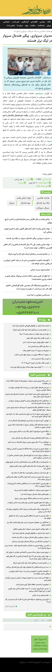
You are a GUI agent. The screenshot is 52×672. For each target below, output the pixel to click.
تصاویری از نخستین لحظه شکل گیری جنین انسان (32, 584)
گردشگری (25, 21)
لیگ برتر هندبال (42, 203)
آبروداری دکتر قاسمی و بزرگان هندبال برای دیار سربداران (30, 541)
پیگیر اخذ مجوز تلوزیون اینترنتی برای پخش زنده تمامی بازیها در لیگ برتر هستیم (29, 503)
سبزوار (12, 203)
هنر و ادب (15, 21)
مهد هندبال (25, 203)
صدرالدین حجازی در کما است (38, 295)
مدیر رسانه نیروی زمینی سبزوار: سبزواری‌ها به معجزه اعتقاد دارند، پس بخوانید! (28, 382)
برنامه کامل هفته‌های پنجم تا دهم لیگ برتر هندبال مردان (30, 438)
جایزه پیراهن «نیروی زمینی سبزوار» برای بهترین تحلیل (31, 529)
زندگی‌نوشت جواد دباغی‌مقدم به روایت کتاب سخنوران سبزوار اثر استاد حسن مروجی (28, 510)
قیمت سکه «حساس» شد (40, 358)
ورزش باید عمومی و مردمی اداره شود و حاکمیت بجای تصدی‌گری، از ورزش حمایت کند (28, 478)
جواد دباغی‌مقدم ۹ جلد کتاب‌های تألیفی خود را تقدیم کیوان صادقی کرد (30, 467)
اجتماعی (6, 21)
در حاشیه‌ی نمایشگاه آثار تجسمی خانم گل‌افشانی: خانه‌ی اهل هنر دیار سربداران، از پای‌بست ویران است (29, 287)
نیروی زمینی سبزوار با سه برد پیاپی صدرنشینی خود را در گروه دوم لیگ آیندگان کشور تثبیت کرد (28, 415)
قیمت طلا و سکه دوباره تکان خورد (37, 338)
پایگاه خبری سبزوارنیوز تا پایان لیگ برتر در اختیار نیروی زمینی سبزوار (30, 432)
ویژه (26, 25)
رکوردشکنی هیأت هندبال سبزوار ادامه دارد (35, 494)
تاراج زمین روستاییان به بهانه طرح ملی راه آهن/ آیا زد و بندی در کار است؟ (28, 600)
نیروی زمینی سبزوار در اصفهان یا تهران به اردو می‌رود (31, 490)
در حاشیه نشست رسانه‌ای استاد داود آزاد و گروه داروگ (29, 254)
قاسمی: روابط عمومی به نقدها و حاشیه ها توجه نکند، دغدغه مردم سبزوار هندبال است (28, 547)
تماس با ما (11, 25)
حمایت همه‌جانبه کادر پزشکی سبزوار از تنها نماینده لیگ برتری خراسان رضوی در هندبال (29, 426)
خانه (49, 21)
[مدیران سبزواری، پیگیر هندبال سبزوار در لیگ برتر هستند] (29, 74)
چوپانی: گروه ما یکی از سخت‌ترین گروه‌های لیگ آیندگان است (28, 420)
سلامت (32, 25)
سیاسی (42, 21)
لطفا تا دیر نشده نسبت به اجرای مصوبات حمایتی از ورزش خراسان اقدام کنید (28, 579)
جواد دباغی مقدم (24, 198)
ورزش (48, 25)
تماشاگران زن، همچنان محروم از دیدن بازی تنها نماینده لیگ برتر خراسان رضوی (29, 523)
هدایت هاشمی (43, 198)
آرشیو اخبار (10, 606)
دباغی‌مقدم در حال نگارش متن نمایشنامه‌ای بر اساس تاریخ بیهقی (27, 462)
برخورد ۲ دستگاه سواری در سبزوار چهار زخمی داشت (31, 354)
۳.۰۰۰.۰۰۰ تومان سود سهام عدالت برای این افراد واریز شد (29, 367)
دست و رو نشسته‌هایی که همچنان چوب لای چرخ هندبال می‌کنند (27, 567)
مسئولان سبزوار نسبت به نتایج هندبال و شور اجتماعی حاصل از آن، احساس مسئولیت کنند (29, 456)
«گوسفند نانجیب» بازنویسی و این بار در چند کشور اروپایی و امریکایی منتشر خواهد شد (30, 572)
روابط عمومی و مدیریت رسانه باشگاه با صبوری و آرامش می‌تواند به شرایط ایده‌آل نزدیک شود (29, 450)
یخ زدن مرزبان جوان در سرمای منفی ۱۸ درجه (34, 334)
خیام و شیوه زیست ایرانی (40, 269)
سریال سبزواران (42, 208)
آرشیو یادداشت (33, 662)
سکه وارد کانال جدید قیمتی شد (38, 346)
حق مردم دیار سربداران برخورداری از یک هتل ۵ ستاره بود (30, 472)
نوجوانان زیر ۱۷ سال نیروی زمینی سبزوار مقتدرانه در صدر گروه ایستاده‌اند (29, 443)
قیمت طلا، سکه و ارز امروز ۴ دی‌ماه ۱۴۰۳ (35, 363)
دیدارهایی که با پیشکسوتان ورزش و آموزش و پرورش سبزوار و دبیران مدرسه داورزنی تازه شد (30, 402)
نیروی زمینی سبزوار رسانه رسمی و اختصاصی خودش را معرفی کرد (27, 552)
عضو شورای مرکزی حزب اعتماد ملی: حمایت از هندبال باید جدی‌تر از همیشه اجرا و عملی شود (28, 395)
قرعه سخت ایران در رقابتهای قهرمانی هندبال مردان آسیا (30, 325)
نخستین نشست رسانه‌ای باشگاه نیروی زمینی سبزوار (32, 498)
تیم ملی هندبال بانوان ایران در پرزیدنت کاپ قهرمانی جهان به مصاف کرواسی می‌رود (30, 388)
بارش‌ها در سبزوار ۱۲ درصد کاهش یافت (36, 350)
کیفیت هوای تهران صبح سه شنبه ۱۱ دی (36, 342)
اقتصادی (34, 21)
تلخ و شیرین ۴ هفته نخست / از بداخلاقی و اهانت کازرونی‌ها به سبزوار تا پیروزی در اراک (29, 484)
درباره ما (20, 25)
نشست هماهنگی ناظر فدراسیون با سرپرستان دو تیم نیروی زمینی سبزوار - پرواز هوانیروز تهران (29, 408)
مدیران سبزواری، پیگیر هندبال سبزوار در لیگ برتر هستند (28, 238)
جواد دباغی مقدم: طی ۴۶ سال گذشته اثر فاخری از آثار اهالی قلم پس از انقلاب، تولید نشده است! (27, 246)
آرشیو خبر (46, 662)
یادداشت (40, 25)
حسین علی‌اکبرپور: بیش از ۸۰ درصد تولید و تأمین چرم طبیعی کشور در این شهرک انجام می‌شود (29, 590)
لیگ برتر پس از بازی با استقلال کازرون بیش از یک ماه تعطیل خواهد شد (30, 517)
